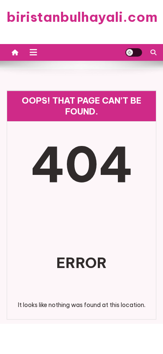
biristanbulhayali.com (82, 16)
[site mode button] (133, 52)
